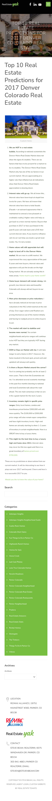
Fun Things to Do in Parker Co (21, 538)
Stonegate (13, 634)
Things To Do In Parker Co (19, 646)
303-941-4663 (17, 761)
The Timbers (14, 640)
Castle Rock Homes (17, 526)
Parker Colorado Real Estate (20, 592)
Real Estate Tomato (27, 788)
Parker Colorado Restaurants (21, 598)
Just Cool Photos (15, 562)
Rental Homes (15, 628)
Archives (8, 671)
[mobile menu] (48, 4)
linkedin (35, 4)
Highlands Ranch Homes (19, 544)
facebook (30, 4)
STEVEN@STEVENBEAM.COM (24, 771)
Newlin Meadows (16, 574)
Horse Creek (14, 556)
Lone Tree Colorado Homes (20, 568)
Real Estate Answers (17, 616)
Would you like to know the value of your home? (24, 479)
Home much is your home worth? (32, 275)
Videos (12, 652)
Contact (15, 743)
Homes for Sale (15, 550)
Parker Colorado (15, 580)
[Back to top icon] (46, 795)
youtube (40, 4)
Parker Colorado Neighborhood (22, 586)
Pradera (12, 610)
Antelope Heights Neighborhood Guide (25, 520)
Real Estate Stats (16, 622)
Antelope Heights (16, 514)
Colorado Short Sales (17, 532)
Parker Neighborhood (18, 604)
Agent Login (23, 784)
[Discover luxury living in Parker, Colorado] (10, 4)
